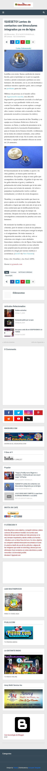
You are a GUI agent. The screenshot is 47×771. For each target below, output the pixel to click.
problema (10, 88)
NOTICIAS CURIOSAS (25, 272)
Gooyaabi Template (34, 768)
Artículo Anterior (9, 342)
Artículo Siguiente (37, 342)
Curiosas (9, 36)
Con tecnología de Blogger (14, 735)
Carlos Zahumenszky (23, 48)
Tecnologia (8, 275)
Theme (15, 768)
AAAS (17, 253)
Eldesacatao (10, 34)
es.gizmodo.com (16, 264)
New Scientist (28, 253)
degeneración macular (15, 96)
